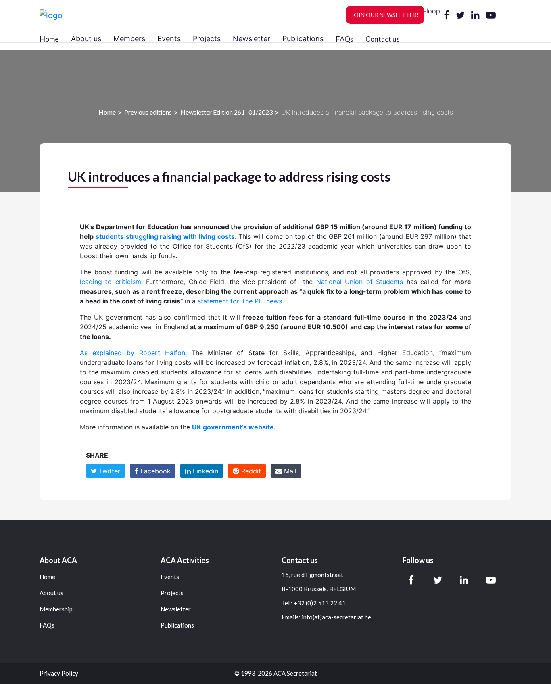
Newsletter (176, 609)
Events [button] (169, 38)
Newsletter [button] (251, 38)
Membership (56, 609)
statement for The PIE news (240, 301)
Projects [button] (207, 38)
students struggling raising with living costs (165, 236)
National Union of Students (359, 282)
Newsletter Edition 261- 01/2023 (226, 112)
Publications (177, 625)
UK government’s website (233, 427)
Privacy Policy (59, 673)
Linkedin (204, 471)
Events (170, 577)
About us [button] (86, 38)
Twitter (108, 471)
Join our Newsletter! (385, 14)
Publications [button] (303, 38)
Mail (289, 471)
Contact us (382, 38)
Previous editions (148, 112)
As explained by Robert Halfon (132, 353)
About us (51, 593)
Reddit (250, 471)
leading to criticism (110, 282)
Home (49, 38)
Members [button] (129, 38)
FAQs (344, 38)
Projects (172, 593)
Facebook (154, 471)
